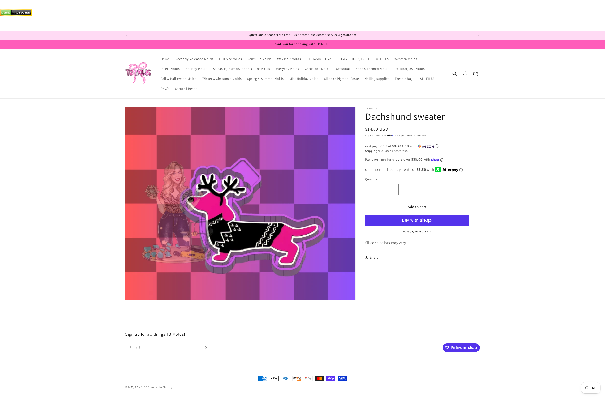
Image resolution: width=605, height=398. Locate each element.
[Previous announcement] (127, 35)
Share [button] (374, 257)
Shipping (371, 151)
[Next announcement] (478, 35)
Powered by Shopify (160, 387)
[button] (454, 73)
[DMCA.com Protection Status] (16, 14)
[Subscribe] (205, 347)
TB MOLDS (141, 387)
